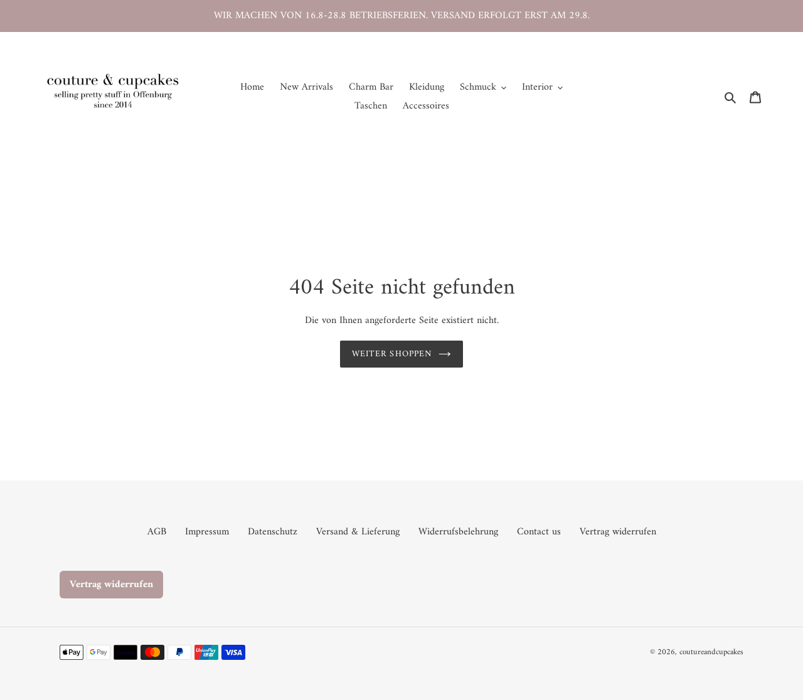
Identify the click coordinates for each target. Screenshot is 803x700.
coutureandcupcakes (711, 652)
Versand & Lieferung (358, 532)
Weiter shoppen (392, 354)
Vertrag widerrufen (618, 532)
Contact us (539, 532)
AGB (156, 532)
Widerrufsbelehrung (458, 532)
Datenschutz (272, 532)
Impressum (207, 532)
